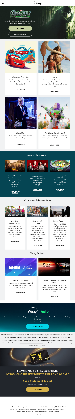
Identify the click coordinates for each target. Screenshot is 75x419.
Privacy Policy (42, 409)
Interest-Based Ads (54, 411)
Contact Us (35, 407)
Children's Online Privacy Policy (24, 411)
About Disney (12, 407)
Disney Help (21, 407)
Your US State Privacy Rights (55, 409)
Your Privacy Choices (40, 411)
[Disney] (37, 3)
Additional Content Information (27, 409)
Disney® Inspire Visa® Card (59, 407)
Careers (28, 407)
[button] (2, 3)
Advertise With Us (44, 407)
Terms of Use (13, 409)
